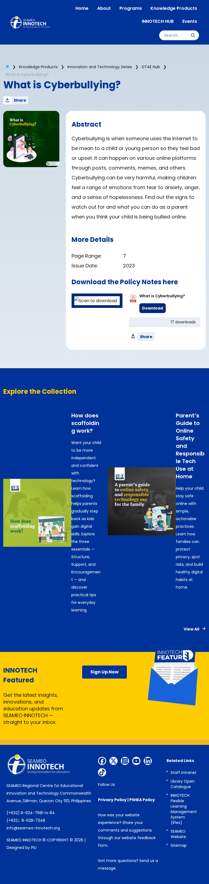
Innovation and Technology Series (99, 67)
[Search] (193, 35)
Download (152, 308)
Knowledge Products (38, 67)
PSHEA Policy (142, 799)
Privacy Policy (112, 799)
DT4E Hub (151, 67)
